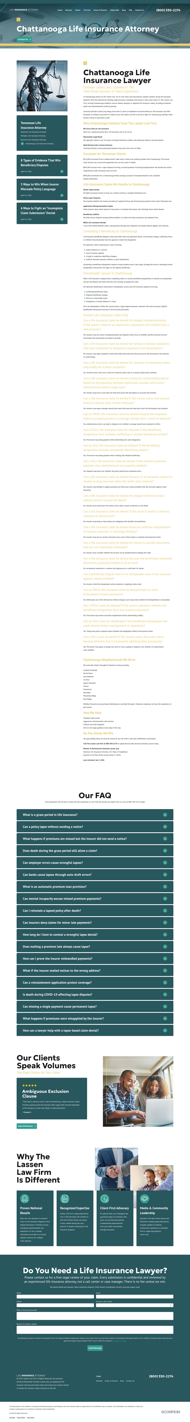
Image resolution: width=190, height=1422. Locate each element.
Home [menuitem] (60, 10)
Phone (19, 1301)
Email (98, 1293)
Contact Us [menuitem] (139, 10)
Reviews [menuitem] (68, 10)
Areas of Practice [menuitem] (100, 10)
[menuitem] (42, 132)
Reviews (99, 1381)
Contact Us (130, 1381)
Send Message (94, 1348)
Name (19, 1293)
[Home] (24, 10)
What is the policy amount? (27, 1310)
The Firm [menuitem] (86, 10)
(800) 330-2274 (168, 10)
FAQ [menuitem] (130, 10)
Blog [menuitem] (124, 10)
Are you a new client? (104, 1301)
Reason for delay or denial (27, 1324)
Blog (122, 1381)
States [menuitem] (77, 10)
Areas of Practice (111, 1381)
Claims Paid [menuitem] (114, 10)
